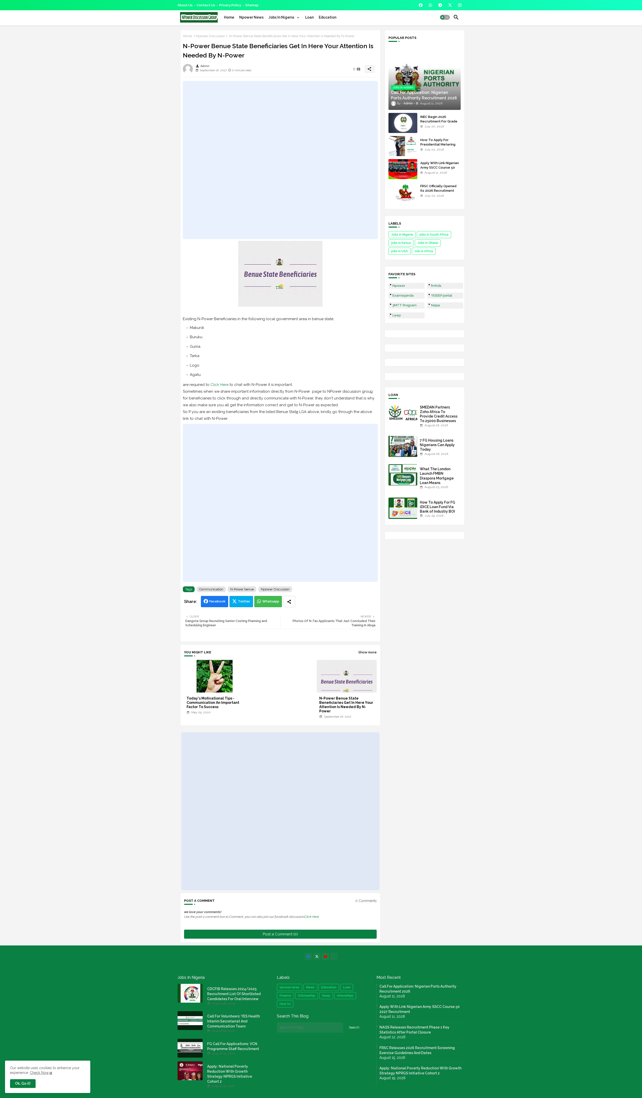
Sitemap (252, 5)
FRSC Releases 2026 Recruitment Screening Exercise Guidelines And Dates (417, 1050)
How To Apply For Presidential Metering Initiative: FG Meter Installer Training (437, 147)
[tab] (229, 17)
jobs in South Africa (434, 234)
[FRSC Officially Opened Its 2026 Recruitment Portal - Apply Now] (402, 192)
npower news (289, 987)
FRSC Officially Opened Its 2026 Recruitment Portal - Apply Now (438, 190)
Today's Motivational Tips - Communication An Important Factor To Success (213, 702)
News (310, 987)
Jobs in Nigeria (402, 234)
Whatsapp (270, 601)
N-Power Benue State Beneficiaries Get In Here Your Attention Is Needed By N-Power (346, 704)
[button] (445, 17)
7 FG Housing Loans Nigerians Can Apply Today (437, 444)
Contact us (206, 5)
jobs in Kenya (401, 243)
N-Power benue (242, 589)
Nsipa (435, 305)
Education (327, 17)
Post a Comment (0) (280, 934)
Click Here (219, 384)
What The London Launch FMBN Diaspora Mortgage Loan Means (437, 476)
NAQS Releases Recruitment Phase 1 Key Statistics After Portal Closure (414, 1029)
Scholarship (306, 995)
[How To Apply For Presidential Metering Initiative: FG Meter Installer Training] (402, 146)
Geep (326, 995)
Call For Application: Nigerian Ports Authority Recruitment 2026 (417, 988)
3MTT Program (404, 305)
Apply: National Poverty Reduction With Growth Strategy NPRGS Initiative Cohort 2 (229, 1073)
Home (229, 17)
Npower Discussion (210, 36)
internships (345, 995)
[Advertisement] (280, 160)
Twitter (244, 601)
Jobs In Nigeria (282, 17)
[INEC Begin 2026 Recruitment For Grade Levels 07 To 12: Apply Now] (402, 123)
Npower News (251, 17)
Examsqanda (403, 295)
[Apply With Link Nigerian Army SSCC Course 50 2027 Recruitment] (402, 169)
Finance (285, 995)
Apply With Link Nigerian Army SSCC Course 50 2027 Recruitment (439, 167)
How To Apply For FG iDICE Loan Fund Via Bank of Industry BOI (437, 506)
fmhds (436, 286)
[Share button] (289, 601)
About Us (185, 5)
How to (285, 1004)
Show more (367, 652)
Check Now (39, 1073)
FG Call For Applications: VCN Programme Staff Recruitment (233, 1046)
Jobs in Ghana (428, 243)
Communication (211, 589)
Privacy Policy (230, 5)
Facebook (217, 601)
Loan (309, 17)
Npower (398, 286)
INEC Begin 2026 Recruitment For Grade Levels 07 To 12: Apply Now (438, 123)
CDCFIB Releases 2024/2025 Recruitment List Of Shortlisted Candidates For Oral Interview (234, 994)
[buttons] (421, 5)
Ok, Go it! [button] (23, 1083)
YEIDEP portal (441, 295)
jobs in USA (399, 251)
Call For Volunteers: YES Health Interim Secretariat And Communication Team (233, 1021)
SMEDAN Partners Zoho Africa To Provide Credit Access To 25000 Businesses (438, 414)
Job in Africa (424, 251)
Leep (396, 315)
